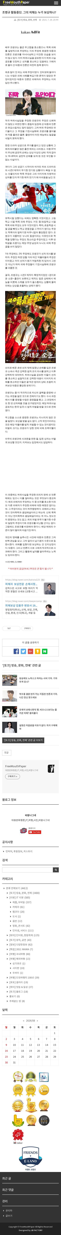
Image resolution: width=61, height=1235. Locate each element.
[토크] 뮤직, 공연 (20, 940)
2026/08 (30, 1020)
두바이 (17, 973)
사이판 (18, 968)
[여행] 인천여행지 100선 (24, 977)
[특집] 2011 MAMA (21, 949)
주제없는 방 (17, 1001)
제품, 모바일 (21, 902)
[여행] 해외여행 (19, 959)
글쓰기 (9, 1216)
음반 (17, 921)
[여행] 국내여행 (19, 954)
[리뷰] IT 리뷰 (19, 897)
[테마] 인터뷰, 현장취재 (24, 935)
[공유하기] (13, 628)
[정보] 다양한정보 (20, 944)
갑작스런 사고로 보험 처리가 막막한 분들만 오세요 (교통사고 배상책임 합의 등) (21, 590)
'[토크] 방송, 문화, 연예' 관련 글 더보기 (23, 740)
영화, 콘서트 (21, 926)
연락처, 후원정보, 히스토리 (19, 851)
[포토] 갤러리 (18, 982)
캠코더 (18, 912)
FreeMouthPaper (15, 766)
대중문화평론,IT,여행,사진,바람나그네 (21, 770)
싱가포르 (18, 963)
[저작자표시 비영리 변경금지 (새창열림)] (37, 628)
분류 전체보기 (16, 888)
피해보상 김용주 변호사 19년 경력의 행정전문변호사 (21, 606)
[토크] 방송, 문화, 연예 (27, 20)
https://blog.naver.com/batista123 (22, 580)
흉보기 (14, 996)
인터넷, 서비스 (23, 930)
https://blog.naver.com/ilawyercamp (23, 601)
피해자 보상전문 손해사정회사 (21, 584)
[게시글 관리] (17, 628)
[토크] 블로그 (18, 991)
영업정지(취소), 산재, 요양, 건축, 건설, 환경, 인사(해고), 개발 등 (21, 611)
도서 (16, 916)
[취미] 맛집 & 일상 (21, 987)
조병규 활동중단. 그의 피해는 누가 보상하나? (29, 12)
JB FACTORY (36, 1230)
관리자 (9, 1210)
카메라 (18, 907)
